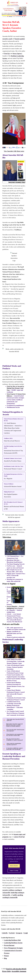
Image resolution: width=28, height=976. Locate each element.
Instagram (19, 933)
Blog (5, 958)
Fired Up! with (16, 969)
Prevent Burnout (9, 945)
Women (6, 955)
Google (25, 933)
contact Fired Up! (19, 837)
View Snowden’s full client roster (14, 151)
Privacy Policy (6, 971)
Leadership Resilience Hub (12, 940)
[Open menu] (26, 3)
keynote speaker (20, 39)
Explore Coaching (14, 870)
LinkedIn (5, 933)
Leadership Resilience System (13, 943)
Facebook (12, 933)
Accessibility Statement (19, 971)
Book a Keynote (14, 865)
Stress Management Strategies (13, 948)
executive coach (7, 39)
